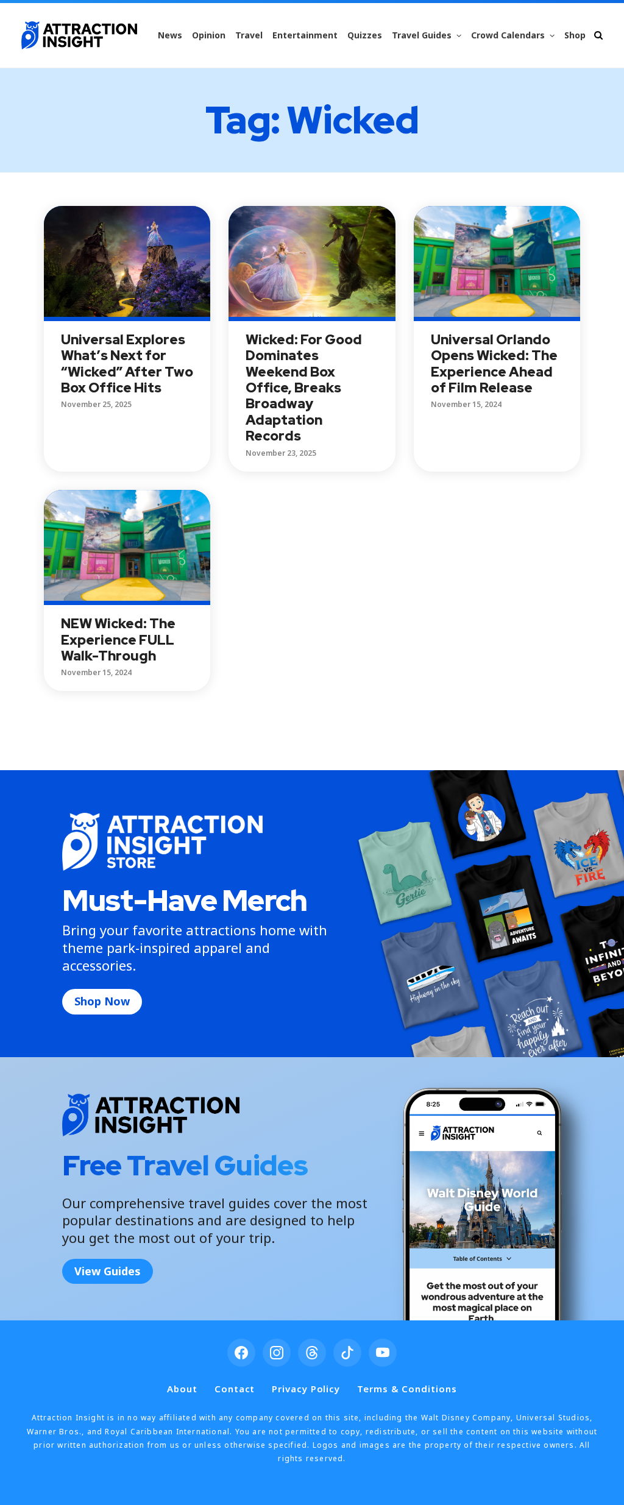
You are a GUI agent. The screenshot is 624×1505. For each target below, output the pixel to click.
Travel (249, 35)
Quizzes (364, 35)
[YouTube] (383, 1353)
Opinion (208, 35)
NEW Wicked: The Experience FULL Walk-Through (118, 640)
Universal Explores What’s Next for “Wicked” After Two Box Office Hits (127, 364)
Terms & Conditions (406, 1389)
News (170, 35)
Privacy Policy (306, 1389)
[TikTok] (347, 1353)
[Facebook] (241, 1353)
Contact (234, 1389)
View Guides (107, 1271)
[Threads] (312, 1353)
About (182, 1389)
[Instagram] (277, 1353)
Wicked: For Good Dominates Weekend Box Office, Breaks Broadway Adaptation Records (304, 388)
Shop (575, 35)
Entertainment (305, 35)
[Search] (598, 35)
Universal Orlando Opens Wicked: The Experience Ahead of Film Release (494, 364)
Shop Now (102, 1001)
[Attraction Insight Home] (79, 35)
